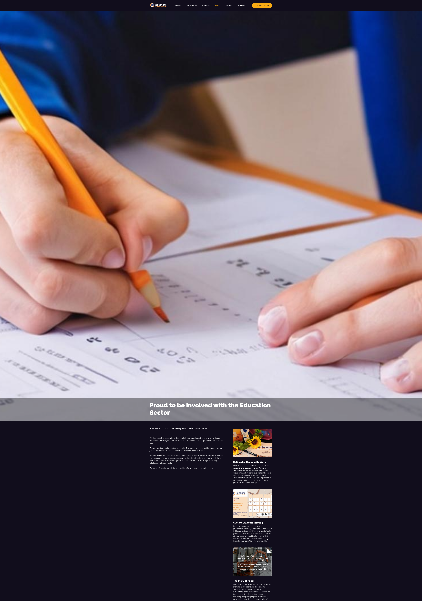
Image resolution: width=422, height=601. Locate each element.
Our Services (191, 5)
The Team (229, 5)
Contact (241, 5)
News (217, 5)
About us (205, 5)
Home (178, 5)
